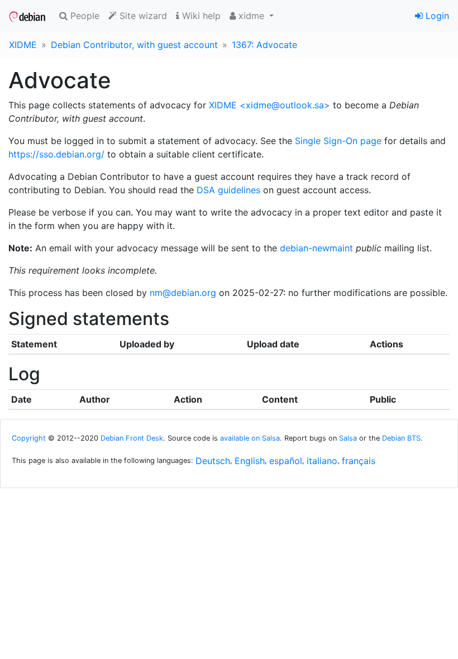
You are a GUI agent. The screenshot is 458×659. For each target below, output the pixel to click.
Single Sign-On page (338, 140)
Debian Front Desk (132, 438)
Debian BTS (401, 438)
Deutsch (212, 460)
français (358, 460)
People (83, 15)
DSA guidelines (228, 189)
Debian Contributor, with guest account (134, 44)
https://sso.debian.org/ (56, 154)
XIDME (23, 44)
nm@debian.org (183, 292)
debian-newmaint (316, 248)
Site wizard (142, 15)
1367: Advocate (264, 44)
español (285, 460)
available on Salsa (250, 438)
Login (436, 15)
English (250, 460)
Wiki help (200, 15)
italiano (322, 460)
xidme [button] (251, 15)
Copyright (29, 438)
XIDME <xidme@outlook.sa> (269, 105)
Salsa (348, 438)
